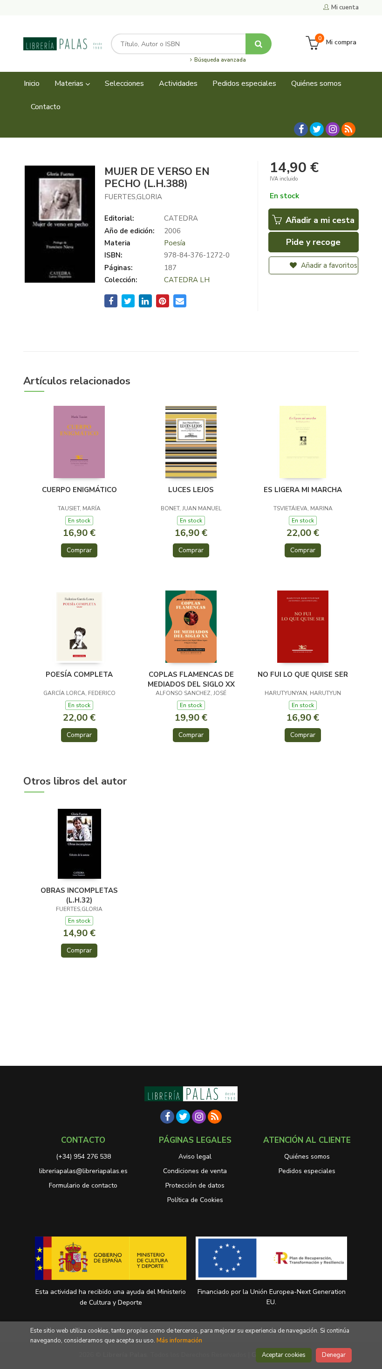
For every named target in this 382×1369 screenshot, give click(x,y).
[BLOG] (348, 129)
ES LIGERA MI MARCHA (303, 489)
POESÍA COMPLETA (79, 674)
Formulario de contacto (83, 1185)
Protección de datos (195, 1185)
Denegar (334, 1355)
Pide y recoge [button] (313, 242)
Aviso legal (194, 1156)
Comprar (79, 550)
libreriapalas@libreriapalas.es (83, 1171)
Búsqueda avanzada (219, 60)
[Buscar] (259, 43)
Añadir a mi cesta (319, 220)
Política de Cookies (195, 1199)
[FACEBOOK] (301, 129)
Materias (70, 83)
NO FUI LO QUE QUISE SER (303, 674)
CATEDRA (181, 218)
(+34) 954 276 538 (83, 1156)
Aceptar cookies (284, 1355)
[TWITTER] (317, 129)
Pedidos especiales (307, 1171)
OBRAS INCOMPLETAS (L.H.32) (79, 895)
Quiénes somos (307, 1156)
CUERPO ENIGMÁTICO (79, 489)
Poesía (174, 243)
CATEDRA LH (187, 280)
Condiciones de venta (195, 1171)
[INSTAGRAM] (333, 129)
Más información (179, 1340)
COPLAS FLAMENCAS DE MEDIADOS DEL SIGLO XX (191, 679)
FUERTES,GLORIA (133, 197)
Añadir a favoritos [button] (328, 265)
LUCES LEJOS (191, 489)
